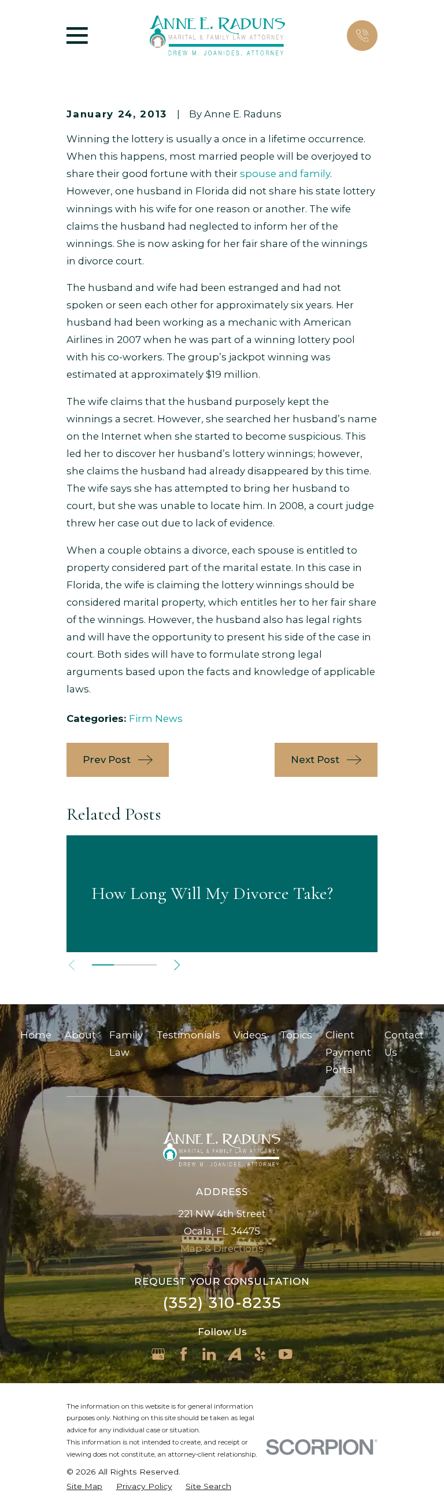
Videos (250, 1035)
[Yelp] (260, 1354)
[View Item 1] (102, 964)
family (314, 173)
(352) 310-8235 (222, 1302)
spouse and (269, 173)
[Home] (217, 36)
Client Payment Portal (348, 1052)
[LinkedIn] (209, 1354)
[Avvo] (234, 1354)
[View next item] (177, 965)
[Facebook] (183, 1354)
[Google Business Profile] (158, 1354)
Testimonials (188, 1035)
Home (35, 1035)
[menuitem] (84, 1486)
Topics (296, 1035)
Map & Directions (222, 1248)
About (80, 1035)
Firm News (156, 718)
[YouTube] (285, 1354)
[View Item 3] (146, 964)
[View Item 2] (124, 964)
